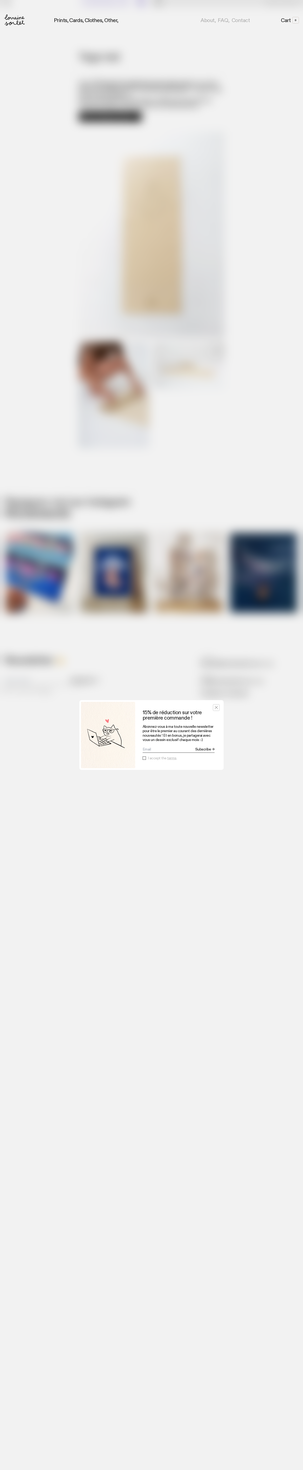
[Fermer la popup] (216, 707)
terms (171, 758)
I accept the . (162, 758)
